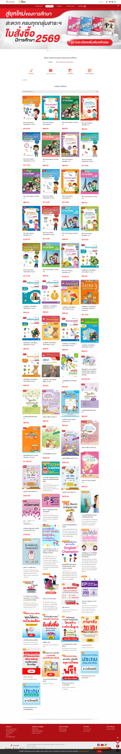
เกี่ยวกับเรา (9, 726)
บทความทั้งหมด (110, 726)
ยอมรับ (99, 751)
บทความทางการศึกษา (110, 729)
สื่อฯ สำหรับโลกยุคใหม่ (10, 731)
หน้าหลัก (50, 62)
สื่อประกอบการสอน (63, 729)
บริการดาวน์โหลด (63, 726)
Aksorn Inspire (87, 731)
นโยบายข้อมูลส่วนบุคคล (83, 751)
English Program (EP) (36, 733)
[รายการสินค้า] (117, 746)
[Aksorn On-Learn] (117, 741)
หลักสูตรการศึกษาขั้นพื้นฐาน (37, 731)
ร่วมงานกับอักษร (9, 733)
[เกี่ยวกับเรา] (117, 737)
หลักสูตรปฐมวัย (35, 729)
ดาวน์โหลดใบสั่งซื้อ (62, 731)
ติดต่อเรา (8, 735)
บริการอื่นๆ (86, 726)
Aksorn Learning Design (11, 729)
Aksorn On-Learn (87, 729)
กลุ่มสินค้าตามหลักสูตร (37, 726)
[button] (48, 50)
